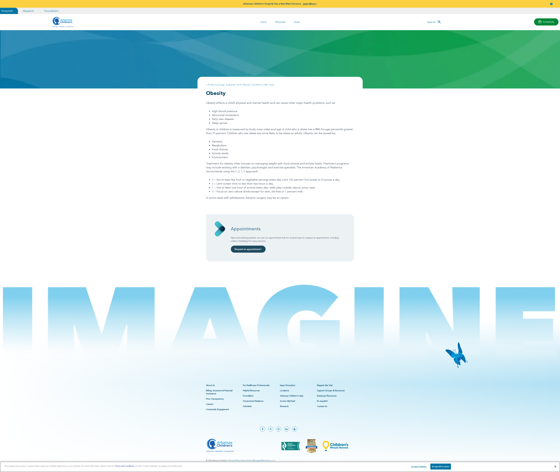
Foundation (51, 11)
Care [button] (263, 22)
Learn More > (310, 3)
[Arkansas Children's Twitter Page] (270, 428)
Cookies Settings (419, 466)
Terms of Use (246, 460)
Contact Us (322, 406)
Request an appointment (248, 249)
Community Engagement (217, 409)
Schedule (548, 21)
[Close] (555, 466)
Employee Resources (327, 395)
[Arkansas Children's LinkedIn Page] (286, 428)
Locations (284, 390)
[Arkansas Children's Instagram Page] (278, 428)
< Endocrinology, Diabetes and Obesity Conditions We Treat (240, 84)
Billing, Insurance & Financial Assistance (219, 392)
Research (28, 11)
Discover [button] (280, 22)
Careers (210, 404)
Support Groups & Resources (331, 390)
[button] (551, 4)
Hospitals (7, 11)
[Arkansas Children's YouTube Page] (294, 428)
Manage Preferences (261, 460)
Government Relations (253, 401)
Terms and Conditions (124, 466)
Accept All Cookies (440, 466)
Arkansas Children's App (291, 395)
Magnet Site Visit (324, 385)
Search (431, 22)
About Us (210, 385)
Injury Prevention (287, 385)
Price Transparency (215, 399)
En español (322, 401)
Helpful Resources (251, 390)
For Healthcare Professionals (256, 385)
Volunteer (247, 406)
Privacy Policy (234, 460)
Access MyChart (287, 401)
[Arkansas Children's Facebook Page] (262, 428)
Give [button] (297, 22)
